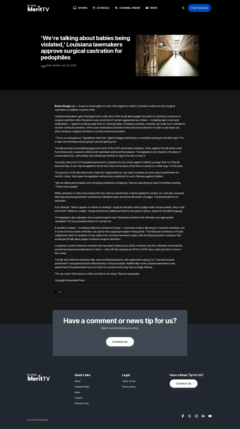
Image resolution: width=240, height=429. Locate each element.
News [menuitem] (77, 392)
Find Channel (199, 7)
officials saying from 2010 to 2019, (129, 249)
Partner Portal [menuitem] (81, 403)
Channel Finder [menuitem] (82, 386)
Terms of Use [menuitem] (128, 381)
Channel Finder (129, 7)
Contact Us (120, 341)
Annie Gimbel (53, 65)
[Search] (183, 8)
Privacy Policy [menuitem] (129, 386)
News (152, 7)
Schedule (102, 7)
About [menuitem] (77, 381)
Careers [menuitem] (78, 397)
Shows (81, 7)
